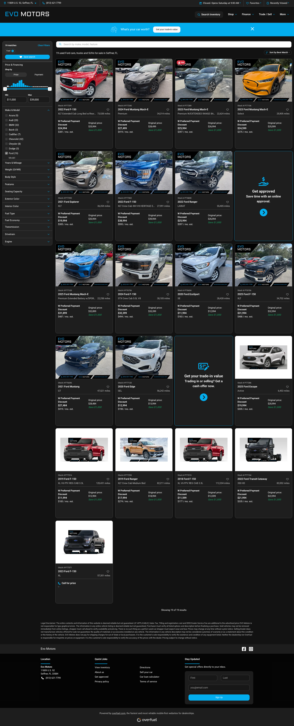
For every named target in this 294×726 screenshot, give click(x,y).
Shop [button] (231, 14)
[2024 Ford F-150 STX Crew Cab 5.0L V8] (144, 265)
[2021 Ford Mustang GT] (84, 357)
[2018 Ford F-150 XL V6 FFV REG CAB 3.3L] (203, 449)
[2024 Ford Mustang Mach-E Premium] (144, 80)
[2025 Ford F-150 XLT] (263, 265)
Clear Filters (44, 45)
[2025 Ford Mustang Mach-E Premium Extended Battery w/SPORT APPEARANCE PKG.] (84, 265)
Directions (145, 667)
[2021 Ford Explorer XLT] (84, 172)
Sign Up (219, 697)
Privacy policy (102, 681)
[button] (21, 3)
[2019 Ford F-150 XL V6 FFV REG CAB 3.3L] (84, 449)
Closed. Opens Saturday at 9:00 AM (221, 3)
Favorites (254, 3)
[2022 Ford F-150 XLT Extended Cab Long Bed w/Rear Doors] (84, 80)
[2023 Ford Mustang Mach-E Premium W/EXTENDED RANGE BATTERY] (203, 80)
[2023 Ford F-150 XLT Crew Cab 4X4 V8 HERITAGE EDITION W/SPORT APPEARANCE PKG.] (144, 172)
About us (99, 672)
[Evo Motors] (27, 14)
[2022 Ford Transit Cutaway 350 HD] (263, 449)
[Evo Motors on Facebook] (242, 648)
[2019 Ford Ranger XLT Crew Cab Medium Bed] (144, 449)
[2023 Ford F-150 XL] (84, 542)
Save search (29, 57)
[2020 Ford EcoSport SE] (203, 265)
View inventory (102, 667)
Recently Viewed (278, 3)
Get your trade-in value (166, 29)
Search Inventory (210, 14)
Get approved (101, 676)
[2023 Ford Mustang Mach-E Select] (263, 80)
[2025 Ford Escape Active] (263, 357)
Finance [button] (246, 14)
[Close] (252, 29)
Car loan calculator (149, 676)
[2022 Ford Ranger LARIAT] (203, 172)
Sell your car (146, 672)
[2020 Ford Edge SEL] (144, 357)
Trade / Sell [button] (265, 14)
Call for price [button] (69, 583)
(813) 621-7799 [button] (53, 3)
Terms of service (148, 681)
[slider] (5, 89)
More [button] (283, 14)
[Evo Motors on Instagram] (249, 648)
